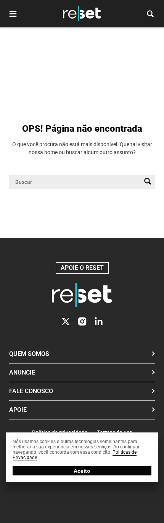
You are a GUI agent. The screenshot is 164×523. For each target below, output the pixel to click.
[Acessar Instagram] (82, 321)
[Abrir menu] (13, 14)
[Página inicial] (82, 295)
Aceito (82, 471)
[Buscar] (147, 182)
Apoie (18, 409)
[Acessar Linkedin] (98, 321)
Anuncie (22, 372)
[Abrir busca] (150, 13)
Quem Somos (29, 353)
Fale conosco (31, 391)
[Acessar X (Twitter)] (66, 321)
